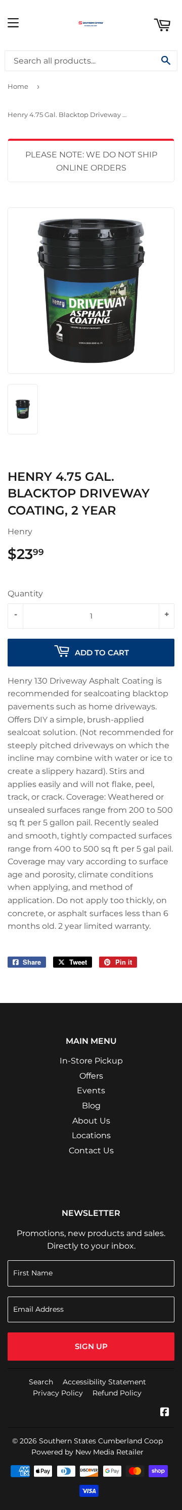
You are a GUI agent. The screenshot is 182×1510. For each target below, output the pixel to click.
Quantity (25, 593)
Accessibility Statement (104, 1382)
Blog (91, 1105)
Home (18, 86)
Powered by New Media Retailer (87, 1452)
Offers (91, 1076)
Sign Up (91, 1346)
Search (41, 1382)
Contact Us (91, 1150)
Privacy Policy (58, 1393)
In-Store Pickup (91, 1061)
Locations (91, 1135)
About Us (91, 1121)
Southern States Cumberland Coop (101, 1441)
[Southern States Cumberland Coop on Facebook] (164, 1413)
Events (91, 1090)
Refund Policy (117, 1393)
